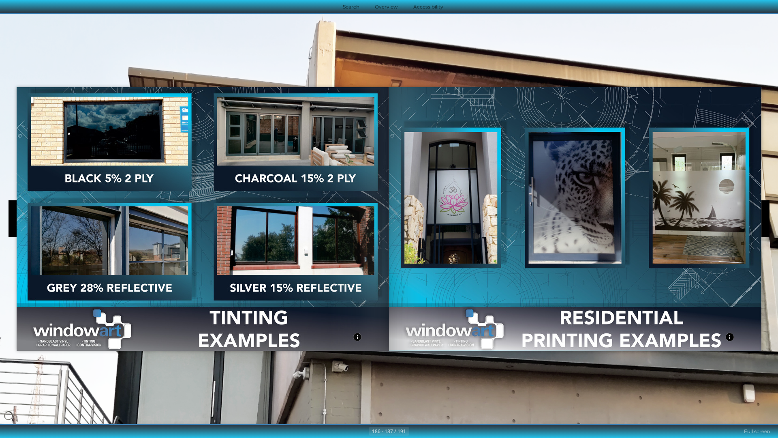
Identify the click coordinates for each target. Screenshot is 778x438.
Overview (386, 7)
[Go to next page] (415, 431)
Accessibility (428, 7)
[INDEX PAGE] (357, 337)
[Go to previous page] (362, 431)
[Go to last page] (428, 431)
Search (351, 7)
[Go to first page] (349, 431)
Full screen (757, 431)
